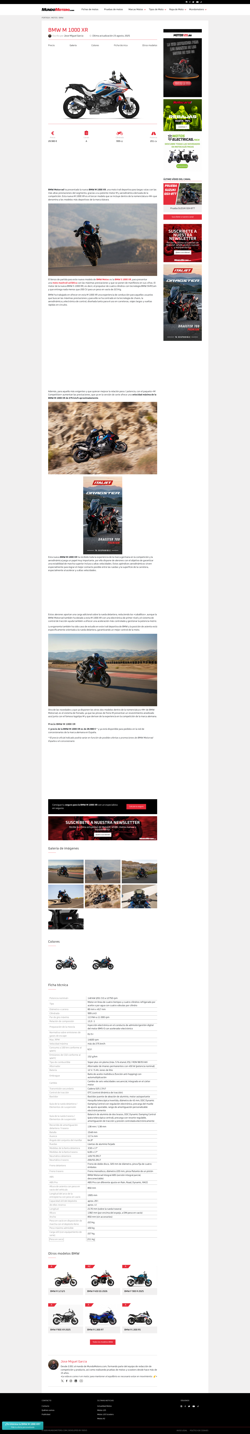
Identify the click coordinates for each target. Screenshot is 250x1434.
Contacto (45, 1406)
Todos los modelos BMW (103, 1342)
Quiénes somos (48, 1410)
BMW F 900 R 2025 (132, 1266)
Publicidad (46, 1414)
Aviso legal (182, 1431)
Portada (46, 18)
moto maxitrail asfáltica (64, 283)
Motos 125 (101, 1410)
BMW (61, 18)
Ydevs (84, 1430)
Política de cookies (199, 1431)
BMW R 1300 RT (93, 1305)
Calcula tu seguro (136, 807)
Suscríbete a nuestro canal (183, 217)
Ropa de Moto (176, 9)
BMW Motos (102, 280)
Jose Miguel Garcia (74, 1361)
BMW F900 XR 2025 (58, 1305)
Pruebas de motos (113, 9)
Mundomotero (196, 9)
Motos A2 (101, 1419)
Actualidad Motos (104, 1406)
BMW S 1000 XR (123, 280)
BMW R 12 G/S (55, 1266)
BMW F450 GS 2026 (95, 1266)
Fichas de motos (90, 9)
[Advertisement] (102, 168)
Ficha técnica (120, 45)
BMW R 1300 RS (130, 1305)
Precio (51, 45)
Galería (73, 45)
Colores (95, 45)
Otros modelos (149, 45)
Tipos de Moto (156, 9)
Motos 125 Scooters (105, 1414)
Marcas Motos (136, 9)
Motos (54, 18)
